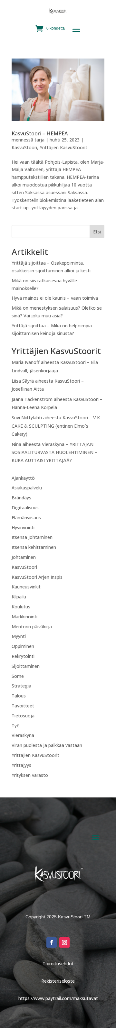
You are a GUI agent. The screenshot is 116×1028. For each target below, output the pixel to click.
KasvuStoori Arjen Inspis (37, 577)
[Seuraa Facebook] (51, 942)
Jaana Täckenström (32, 399)
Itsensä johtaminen (32, 537)
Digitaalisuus (25, 508)
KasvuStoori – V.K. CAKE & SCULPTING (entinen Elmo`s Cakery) (56, 425)
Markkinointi (24, 617)
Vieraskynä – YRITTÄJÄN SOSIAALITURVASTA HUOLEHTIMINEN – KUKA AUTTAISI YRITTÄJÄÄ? (54, 452)
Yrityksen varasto (30, 775)
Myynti (19, 636)
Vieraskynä (23, 735)
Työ (16, 726)
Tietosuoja (23, 716)
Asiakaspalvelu (27, 488)
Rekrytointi (23, 656)
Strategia (21, 686)
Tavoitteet (23, 706)
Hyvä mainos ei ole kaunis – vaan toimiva (55, 298)
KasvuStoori (24, 147)
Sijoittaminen (26, 666)
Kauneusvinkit (26, 587)
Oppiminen (23, 646)
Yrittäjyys (21, 765)
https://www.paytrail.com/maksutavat (58, 998)
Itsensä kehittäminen (34, 547)
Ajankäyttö (23, 478)
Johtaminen (24, 557)
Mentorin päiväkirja (32, 626)
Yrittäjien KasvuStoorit (63, 147)
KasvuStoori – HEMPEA (40, 133)
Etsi (97, 232)
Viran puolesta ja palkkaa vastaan (47, 745)
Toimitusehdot (58, 963)
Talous (19, 696)
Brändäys (21, 498)
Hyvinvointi (23, 527)
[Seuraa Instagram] (64, 942)
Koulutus (21, 607)
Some (18, 676)
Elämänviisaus (26, 517)
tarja (39, 140)
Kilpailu (19, 597)
